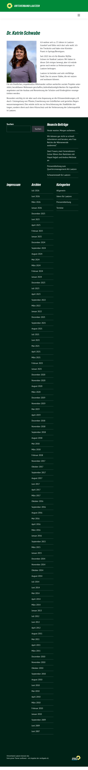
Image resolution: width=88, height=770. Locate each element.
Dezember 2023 (38, 282)
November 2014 (38, 564)
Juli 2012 (35, 616)
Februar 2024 (37, 271)
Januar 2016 (37, 535)
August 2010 (37, 679)
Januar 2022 (37, 311)
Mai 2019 (35, 409)
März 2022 (36, 305)
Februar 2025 (37, 231)
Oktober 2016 (37, 501)
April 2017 (36, 489)
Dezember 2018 (38, 420)
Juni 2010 (36, 685)
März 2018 (36, 449)
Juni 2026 (36, 196)
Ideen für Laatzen (64, 196)
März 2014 (36, 604)
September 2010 (39, 673)
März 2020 (36, 392)
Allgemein (60, 190)
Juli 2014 (35, 581)
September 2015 (39, 541)
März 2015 (36, 547)
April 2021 (36, 351)
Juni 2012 (36, 622)
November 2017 (38, 461)
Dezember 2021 (38, 317)
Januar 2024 (37, 277)
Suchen (10, 124)
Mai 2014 (35, 593)
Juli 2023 (35, 288)
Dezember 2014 (38, 558)
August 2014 (37, 576)
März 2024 (36, 265)
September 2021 (39, 323)
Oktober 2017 (37, 466)
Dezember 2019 (38, 397)
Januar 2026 (37, 208)
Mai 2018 (35, 443)
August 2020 (37, 386)
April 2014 (36, 599)
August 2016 (37, 512)
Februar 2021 (37, 363)
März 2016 (36, 530)
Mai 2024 (35, 259)
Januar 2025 (37, 236)
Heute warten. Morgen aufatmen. (61, 130)
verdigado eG (44, 758)
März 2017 (36, 495)
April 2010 (36, 696)
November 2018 (38, 426)
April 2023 (36, 294)
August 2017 (37, 478)
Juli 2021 (35, 334)
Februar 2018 (37, 455)
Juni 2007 (36, 731)
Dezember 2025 (38, 213)
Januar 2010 (37, 714)
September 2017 (39, 472)
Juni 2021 (36, 340)
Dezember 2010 (38, 656)
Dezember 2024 (38, 242)
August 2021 (37, 328)
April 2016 (36, 524)
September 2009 (39, 719)
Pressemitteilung (63, 202)
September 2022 (39, 300)
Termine (59, 208)
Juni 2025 (36, 219)
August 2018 (37, 438)
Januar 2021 (37, 369)
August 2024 (37, 254)
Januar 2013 (37, 610)
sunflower (23, 758)
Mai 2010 (35, 691)
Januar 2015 (37, 553)
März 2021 (36, 357)
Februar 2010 (37, 708)
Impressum (13, 185)
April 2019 (36, 415)
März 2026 (36, 202)
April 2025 (36, 225)
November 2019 (38, 403)
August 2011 (37, 633)
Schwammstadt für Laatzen (58, 175)
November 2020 (38, 380)
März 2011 (36, 650)
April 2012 (36, 627)
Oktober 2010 (37, 668)
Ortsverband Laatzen (27, 6)
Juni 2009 (36, 725)
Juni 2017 (36, 484)
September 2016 (39, 507)
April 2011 (36, 645)
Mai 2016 (35, 518)
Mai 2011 (35, 639)
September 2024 (39, 248)
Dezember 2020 (38, 374)
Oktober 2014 (37, 570)
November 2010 (38, 662)
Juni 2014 (36, 587)
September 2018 (39, 432)
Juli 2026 (35, 190)
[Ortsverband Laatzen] (10, 5)
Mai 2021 (35, 346)
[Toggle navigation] (78, 15)
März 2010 (36, 702)
